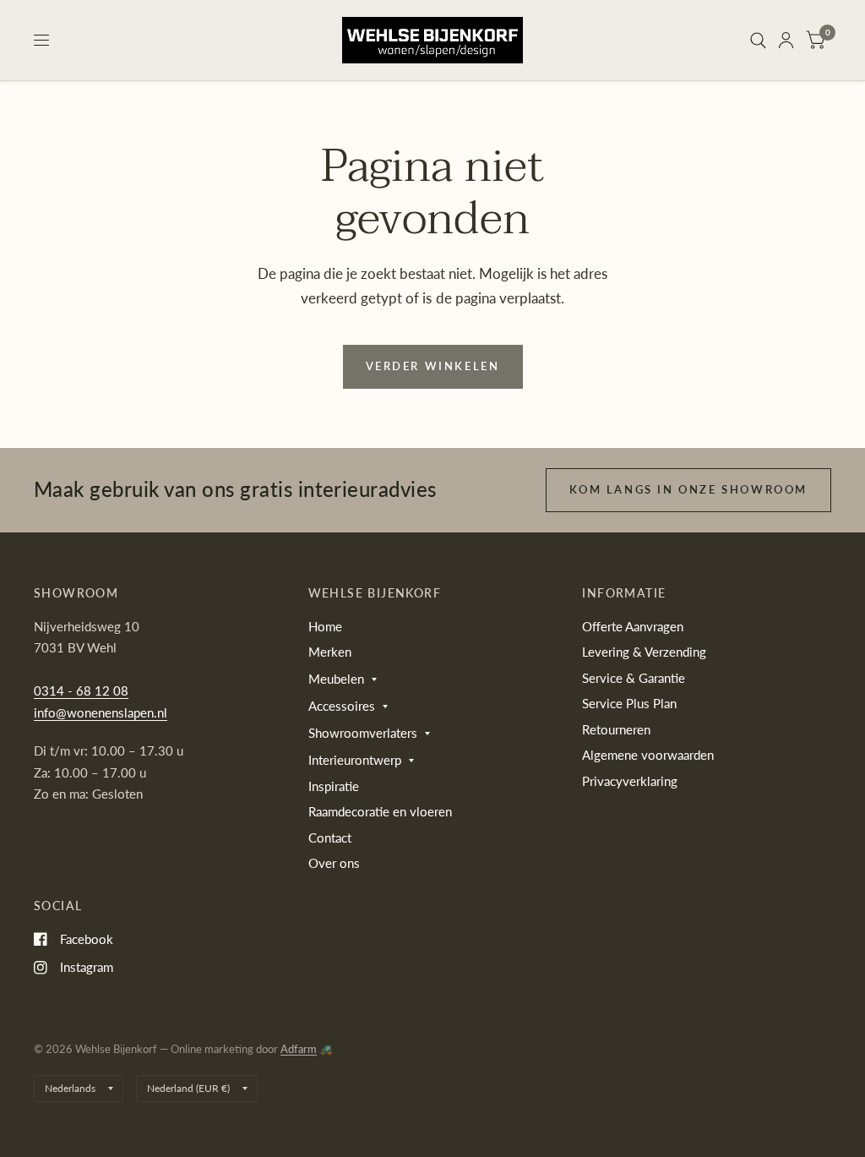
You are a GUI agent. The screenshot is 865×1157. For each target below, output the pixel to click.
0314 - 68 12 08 (81, 690)
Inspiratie (333, 786)
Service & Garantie (633, 677)
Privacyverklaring (629, 781)
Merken (329, 651)
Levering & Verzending (644, 651)
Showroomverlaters (362, 732)
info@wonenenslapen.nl (100, 712)
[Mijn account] (786, 40)
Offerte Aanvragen (632, 626)
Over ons (334, 862)
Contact (329, 837)
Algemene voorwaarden (648, 754)
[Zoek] (758, 40)
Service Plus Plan (629, 703)
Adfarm (298, 1049)
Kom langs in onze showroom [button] (688, 489)
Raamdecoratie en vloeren (380, 811)
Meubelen (336, 678)
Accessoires (341, 705)
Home (325, 626)
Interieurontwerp (354, 759)
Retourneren (616, 729)
